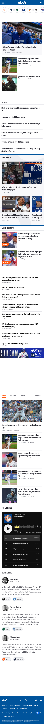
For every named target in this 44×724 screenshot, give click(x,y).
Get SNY (36, 705)
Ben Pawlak (31, 66)
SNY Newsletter (27, 705)
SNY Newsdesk (32, 79)
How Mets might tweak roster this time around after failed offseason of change (28, 236)
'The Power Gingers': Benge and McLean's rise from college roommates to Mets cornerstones (20, 305)
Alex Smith (31, 496)
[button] (4, 164)
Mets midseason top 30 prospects (13, 287)
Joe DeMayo (22, 259)
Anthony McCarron (7, 309)
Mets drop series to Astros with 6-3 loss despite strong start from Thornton (30, 473)
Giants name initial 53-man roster (13, 117)
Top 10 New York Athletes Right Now (15, 343)
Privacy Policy (6, 713)
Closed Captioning (8, 716)
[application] (22, 173)
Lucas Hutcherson (17, 52)
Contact (11, 708)
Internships (23, 708)
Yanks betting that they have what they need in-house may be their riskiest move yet (21, 335)
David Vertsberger (7, 299)
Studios (5, 708)
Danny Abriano (6, 282)
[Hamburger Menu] (3, 2)
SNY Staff (4, 346)
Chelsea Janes (22, 241)
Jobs (16, 708)
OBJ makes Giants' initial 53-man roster (15, 142)
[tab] (4, 395)
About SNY (5, 705)
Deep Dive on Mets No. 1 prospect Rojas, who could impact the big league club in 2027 (30, 254)
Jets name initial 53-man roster (29, 76)
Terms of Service (16, 713)
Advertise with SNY (15, 705)
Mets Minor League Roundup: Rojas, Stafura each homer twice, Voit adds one (29, 61)
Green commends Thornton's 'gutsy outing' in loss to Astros (29, 454)
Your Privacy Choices (29, 713)
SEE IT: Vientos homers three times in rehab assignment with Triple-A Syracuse (29, 491)
